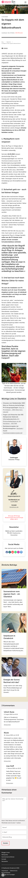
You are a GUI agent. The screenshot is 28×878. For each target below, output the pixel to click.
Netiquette (5, 854)
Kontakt (4, 859)
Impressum (5, 870)
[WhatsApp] (15, 552)
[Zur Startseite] (8, 2)
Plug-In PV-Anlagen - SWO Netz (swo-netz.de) (13, 410)
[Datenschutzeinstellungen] (3, 875)
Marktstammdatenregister (10, 161)
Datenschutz (13, 870)
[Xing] (9, 552)
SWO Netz (12, 169)
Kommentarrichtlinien (8, 857)
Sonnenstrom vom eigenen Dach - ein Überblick (12, 594)
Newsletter (5, 861)
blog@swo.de (14, 507)
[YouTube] (12, 552)
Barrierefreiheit (6, 872)
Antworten (7, 725)
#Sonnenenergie (18, 517)
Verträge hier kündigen (8, 874)
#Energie (10, 516)
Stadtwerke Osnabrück (9, 868)
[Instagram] (18, 552)
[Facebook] (7, 552)
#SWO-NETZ (14, 519)
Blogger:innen (6, 852)
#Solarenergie (9, 517)
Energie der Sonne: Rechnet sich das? (12, 681)
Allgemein (8, 42)
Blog (3, 42)
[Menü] (25, 2)
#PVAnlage (17, 516)
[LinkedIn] (21, 552)
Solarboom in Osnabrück (9, 637)
